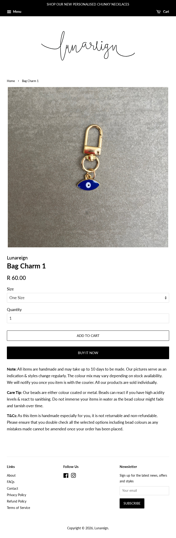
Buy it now (88, 353)
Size (10, 289)
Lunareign (101, 528)
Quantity (14, 309)
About (11, 475)
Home (11, 81)
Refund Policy (16, 501)
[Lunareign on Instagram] (73, 476)
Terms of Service (18, 508)
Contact (12, 488)
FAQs (10, 482)
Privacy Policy (16, 495)
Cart (165, 12)
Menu (16, 12)
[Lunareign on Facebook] (66, 476)
